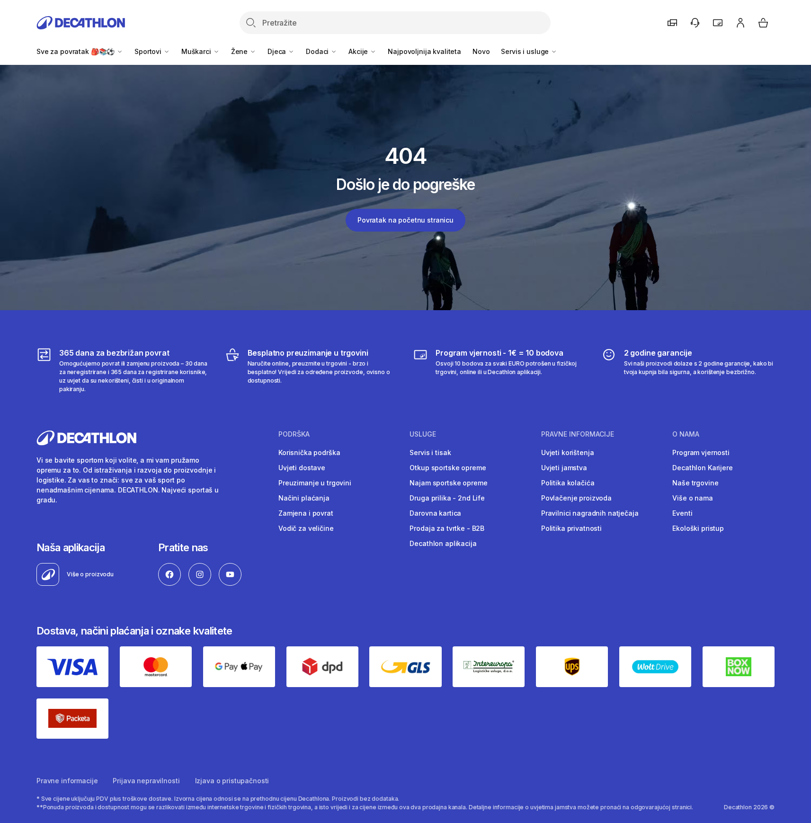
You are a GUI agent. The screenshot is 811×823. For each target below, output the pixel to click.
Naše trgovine (695, 483)
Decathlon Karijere (702, 468)
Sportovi (148, 51)
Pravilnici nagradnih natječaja (590, 513)
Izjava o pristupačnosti (232, 781)
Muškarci (197, 51)
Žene (240, 51)
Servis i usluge (526, 51)
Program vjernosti (701, 452)
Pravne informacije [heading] (577, 434)
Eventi (682, 513)
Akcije (359, 51)
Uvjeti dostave (301, 468)
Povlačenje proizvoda (576, 498)
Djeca (277, 51)
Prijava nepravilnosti (146, 781)
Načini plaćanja (304, 498)
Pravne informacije (67, 781)
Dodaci (318, 51)
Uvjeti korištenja (567, 452)
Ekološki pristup (698, 528)
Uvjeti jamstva (564, 468)
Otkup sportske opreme (448, 468)
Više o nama (692, 498)
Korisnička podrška (309, 452)
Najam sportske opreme (448, 483)
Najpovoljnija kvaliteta (424, 51)
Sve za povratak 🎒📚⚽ (76, 51)
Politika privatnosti (571, 528)
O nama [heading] (685, 434)
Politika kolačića (568, 483)
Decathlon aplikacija (443, 543)
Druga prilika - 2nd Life (447, 498)
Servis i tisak (430, 452)
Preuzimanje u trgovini (314, 483)
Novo (481, 51)
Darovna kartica (435, 513)
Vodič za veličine (306, 528)
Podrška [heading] (294, 434)
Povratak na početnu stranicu (405, 220)
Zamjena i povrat (305, 513)
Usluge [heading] (423, 434)
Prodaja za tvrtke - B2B (447, 528)
